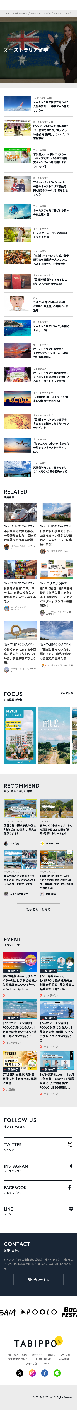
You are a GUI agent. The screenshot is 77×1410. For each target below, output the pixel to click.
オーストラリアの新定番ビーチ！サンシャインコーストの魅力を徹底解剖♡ (50, 353)
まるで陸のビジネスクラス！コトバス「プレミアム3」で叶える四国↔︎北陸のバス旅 (20, 880)
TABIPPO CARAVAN (42, 98)
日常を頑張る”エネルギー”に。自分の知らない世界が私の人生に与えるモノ (20, 594)
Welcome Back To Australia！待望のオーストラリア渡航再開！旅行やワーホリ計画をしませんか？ (50, 188)
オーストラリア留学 (43, 122)
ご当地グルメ (39, 368)
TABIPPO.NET (53, 843)
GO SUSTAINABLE (13, 821)
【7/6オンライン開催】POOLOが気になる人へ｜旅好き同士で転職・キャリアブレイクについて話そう (57, 1031)
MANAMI (15, 609)
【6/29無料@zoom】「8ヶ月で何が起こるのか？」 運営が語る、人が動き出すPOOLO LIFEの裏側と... (57, 1081)
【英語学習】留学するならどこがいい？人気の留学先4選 (50, 281)
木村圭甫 (68, 665)
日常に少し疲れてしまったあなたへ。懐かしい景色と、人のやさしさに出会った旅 (56, 537)
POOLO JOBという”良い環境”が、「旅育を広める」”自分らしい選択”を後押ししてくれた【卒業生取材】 (51, 132)
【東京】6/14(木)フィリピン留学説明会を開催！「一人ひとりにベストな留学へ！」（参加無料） (51, 259)
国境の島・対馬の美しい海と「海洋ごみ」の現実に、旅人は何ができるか (20, 829)
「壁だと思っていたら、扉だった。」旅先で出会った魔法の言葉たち (56, 654)
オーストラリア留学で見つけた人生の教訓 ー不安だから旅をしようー (51, 106)
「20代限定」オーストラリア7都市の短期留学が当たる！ (50, 399)
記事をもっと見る (38, 909)
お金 (35, 298)
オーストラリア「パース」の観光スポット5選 (51, 328)
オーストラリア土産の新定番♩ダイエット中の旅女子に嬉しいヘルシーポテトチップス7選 (51, 377)
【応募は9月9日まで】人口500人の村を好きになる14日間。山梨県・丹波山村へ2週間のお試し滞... (56, 882)
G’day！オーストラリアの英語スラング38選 (50, 235)
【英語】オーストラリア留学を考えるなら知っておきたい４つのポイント (51, 423)
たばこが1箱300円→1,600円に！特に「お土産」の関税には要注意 (50, 306)
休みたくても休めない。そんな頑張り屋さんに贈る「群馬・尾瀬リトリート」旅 (56, 829)
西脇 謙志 (51, 894)
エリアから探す (56, 583)
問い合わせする (38, 1280)
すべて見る (67, 693)
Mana (67, 551)
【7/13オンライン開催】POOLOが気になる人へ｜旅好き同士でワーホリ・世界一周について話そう (19, 1029)
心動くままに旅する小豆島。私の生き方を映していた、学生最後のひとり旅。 (20, 656)
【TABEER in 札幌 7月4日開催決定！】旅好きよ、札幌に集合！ (20, 1079)
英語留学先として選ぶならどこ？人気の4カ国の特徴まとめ (50, 469)
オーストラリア (41, 178)
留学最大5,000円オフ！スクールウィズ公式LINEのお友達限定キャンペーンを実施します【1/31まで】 (50, 160)
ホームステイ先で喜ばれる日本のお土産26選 (51, 212)
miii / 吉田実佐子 (19, 894)
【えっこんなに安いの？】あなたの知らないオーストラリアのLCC (51, 447)
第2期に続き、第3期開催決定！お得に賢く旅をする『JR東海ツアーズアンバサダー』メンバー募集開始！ (56, 596)
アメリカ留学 (39, 150)
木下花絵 (14, 843)
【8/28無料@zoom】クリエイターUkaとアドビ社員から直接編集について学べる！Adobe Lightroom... (20, 982)
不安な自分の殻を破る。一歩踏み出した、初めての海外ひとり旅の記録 (20, 535)
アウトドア (45, 821)
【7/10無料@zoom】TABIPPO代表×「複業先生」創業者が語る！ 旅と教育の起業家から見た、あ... (57, 982)
